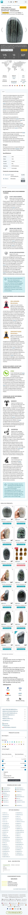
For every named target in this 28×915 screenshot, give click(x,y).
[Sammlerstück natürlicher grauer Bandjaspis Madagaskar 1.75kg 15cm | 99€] (7, 532)
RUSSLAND (19, 800)
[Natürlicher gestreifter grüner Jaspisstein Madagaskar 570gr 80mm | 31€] (7, 511)
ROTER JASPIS (19, 847)
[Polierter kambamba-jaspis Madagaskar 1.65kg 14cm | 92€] (21, 532)
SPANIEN (19, 791)
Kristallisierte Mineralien (10, 713)
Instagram (19, 899)
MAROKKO (6, 796)
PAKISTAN (5, 800)
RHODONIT (6, 846)
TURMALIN (19, 853)
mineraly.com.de (22, 903)
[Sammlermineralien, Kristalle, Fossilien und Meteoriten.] (2, 1)
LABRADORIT (6, 837)
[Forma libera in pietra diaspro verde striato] (15, 85)
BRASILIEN (6, 789)
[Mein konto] (11, 2)
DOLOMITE (6, 825)
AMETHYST (6, 814)
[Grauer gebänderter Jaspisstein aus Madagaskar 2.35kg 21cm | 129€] (7, 574)
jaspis (4, 519)
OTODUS (18, 840)
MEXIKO (5, 798)
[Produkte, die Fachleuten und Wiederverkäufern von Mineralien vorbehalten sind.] (26, 561)
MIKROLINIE (19, 839)
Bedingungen (4, 894)
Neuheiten (5, 723)
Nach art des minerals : (7, 754)
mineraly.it (6, 904)
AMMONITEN (19, 814)
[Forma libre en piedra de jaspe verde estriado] (17, 85)
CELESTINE (6, 823)
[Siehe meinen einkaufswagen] (13, 2)
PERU (18, 798)
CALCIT (5, 821)
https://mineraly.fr (23, 900)
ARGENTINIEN (20, 787)
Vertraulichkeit (22, 894)
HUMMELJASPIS (20, 832)
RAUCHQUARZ (19, 844)
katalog (4, 5)
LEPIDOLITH (19, 837)
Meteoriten (6, 720)
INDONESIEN (6, 794)
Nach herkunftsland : (19, 754)
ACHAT (5, 812)
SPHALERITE (19, 851)
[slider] (2, 761)
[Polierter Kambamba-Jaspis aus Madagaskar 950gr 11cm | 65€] (21, 595)
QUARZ (5, 844)
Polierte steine (16, 5)
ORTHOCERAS (6, 840)
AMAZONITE (19, 812)
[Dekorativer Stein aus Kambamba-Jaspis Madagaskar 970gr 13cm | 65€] (7, 553)
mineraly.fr (5, 903)
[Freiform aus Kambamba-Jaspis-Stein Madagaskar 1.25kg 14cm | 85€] (21, 574)
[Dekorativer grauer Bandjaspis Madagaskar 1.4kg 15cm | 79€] (7, 637)
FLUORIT (5, 828)
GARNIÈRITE (19, 828)
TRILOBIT (5, 853)
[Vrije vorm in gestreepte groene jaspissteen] (20, 85)
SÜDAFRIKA (6, 805)
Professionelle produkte (10, 727)
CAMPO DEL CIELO (20, 821)
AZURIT (18, 818)
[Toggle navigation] (26, 1)
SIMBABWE (19, 805)
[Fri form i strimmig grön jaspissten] (24, 85)
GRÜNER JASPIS (20, 830)
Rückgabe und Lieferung (13, 896)
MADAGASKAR (20, 796)
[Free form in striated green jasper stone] (12, 85)
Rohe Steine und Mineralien (10, 709)
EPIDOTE (18, 825)
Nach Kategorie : (5, 735)
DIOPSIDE (18, 823)
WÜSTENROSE (19, 854)
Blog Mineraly (6, 899)
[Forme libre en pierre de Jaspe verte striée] (10, 85)
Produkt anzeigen (7, 523)
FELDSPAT (19, 826)
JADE (4, 833)
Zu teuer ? (23, 57)
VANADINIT (6, 854)
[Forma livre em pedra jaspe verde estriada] (22, 85)
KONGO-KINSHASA (21, 789)
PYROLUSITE (19, 842)
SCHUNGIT (6, 849)
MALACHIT (5, 839)
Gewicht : (4, 763)
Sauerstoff (7, 174)
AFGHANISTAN (6, 787)
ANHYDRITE (6, 816)
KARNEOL (5, 835)
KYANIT (18, 835)
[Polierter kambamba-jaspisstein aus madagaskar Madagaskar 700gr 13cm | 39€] (7, 616)
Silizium (6, 178)
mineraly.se (17, 906)
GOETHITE (5, 830)
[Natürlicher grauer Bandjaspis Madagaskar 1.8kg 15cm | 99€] (21, 511)
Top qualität (6, 725)
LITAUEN (19, 794)
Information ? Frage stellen (7, 50)
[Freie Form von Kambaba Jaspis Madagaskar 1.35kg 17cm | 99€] (7, 595)
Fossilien (6, 716)
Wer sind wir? (5, 896)
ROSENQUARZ (6, 847)
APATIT (18, 816)
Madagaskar (14, 82)
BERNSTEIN (19, 819)
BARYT (5, 819)
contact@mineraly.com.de (11, 900)
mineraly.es (13, 904)
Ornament (9, 5)
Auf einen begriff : (5, 749)
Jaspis (23, 77)
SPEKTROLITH (6, 851)
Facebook (13, 899)
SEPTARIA (18, 849)
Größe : (3, 767)
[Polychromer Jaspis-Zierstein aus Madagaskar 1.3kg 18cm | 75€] (21, 616)
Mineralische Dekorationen (10, 711)
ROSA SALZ (19, 846)
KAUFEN (23, 7)
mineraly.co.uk (13, 903)
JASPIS (18, 833)
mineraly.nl (21, 904)
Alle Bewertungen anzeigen (19, 888)
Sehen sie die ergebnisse (14, 780)
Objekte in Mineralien (9, 715)
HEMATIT (5, 832)
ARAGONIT (5, 818)
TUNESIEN (6, 801)
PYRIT (5, 842)
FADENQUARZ (6, 826)
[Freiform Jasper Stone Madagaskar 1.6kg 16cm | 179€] (21, 637)
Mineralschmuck (8, 718)
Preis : (3, 759)
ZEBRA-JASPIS (6, 856)
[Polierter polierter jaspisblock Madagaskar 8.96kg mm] (21, 553)
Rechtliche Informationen (13, 894)
